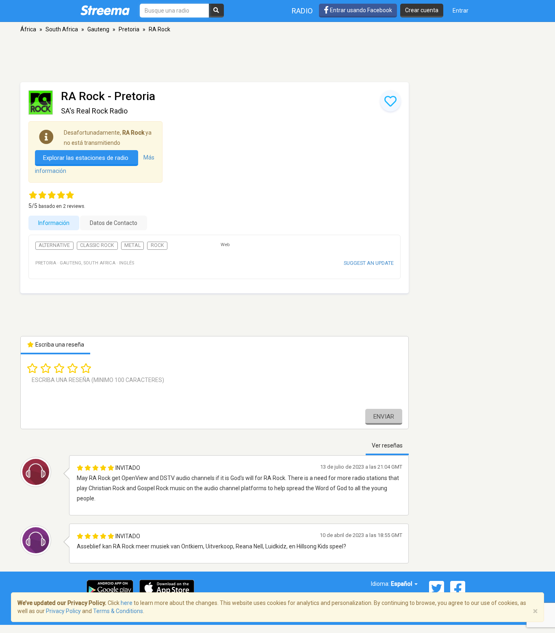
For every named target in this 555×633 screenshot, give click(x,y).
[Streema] (105, 10)
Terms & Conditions (118, 611)
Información (53, 223)
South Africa (62, 29)
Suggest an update (369, 263)
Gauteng (98, 29)
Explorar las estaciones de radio (86, 158)
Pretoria (129, 29)
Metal (132, 245)
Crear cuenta (421, 10)
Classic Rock (97, 245)
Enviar (383, 416)
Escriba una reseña (59, 344)
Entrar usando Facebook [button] (360, 10)
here (126, 603)
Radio (302, 11)
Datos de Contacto (113, 223)
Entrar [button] (460, 10)
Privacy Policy (63, 611)
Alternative (54, 245)
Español (402, 584)
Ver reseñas (387, 445)
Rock (157, 245)
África (28, 29)
